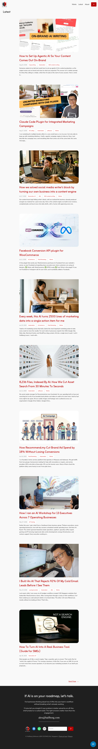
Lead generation (33, 590)
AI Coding (31, 131)
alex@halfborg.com (49, 717)
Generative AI (32, 196)
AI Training (32, 522)
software (49, 131)
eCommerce (31, 259)
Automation (42, 65)
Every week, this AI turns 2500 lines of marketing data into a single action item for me (49, 319)
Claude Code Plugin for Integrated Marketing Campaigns (47, 124)
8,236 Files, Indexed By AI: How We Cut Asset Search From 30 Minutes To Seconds (46, 384)
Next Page (74, 681)
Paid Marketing (42, 259)
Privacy (70, 736)
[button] (93, 744)
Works (57, 131)
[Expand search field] (93, 4)
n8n (40, 196)
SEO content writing (54, 65)
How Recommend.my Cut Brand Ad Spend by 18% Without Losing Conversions (47, 450)
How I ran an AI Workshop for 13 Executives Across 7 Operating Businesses (45, 515)
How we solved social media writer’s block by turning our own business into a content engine (47, 189)
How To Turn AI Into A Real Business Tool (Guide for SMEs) (44, 649)
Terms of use (63, 736)
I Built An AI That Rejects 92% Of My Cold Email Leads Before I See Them (48, 583)
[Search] (70, 729)
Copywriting (32, 65)
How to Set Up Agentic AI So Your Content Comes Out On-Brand (45, 58)
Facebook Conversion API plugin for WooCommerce (41, 253)
